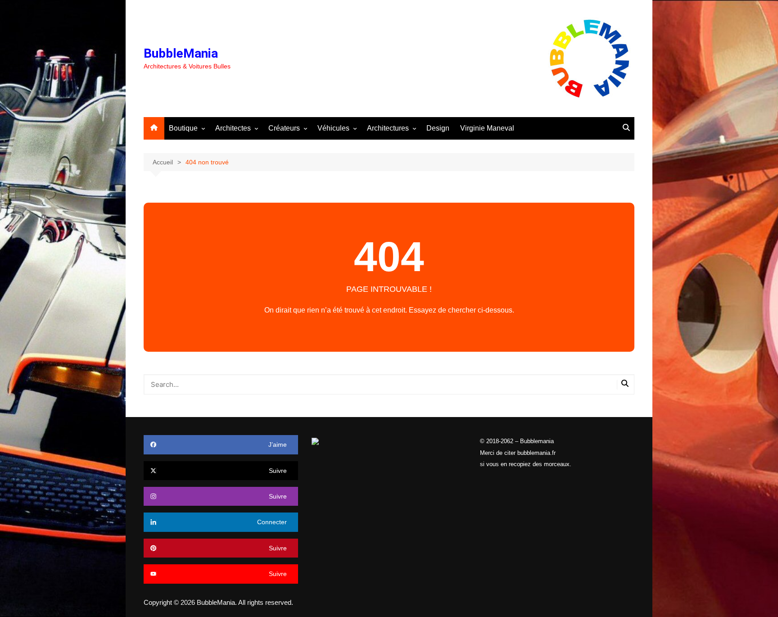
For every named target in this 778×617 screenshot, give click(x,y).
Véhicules (333, 128)
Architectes (233, 128)
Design (437, 128)
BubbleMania (181, 53)
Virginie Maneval (487, 128)
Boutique (183, 128)
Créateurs (284, 128)
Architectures (388, 128)
